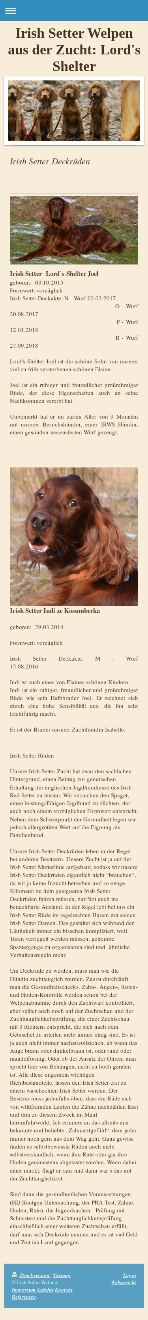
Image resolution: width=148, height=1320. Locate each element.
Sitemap (62, 1275)
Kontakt (64, 1289)
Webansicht (123, 1282)
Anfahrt (45, 1289)
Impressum (24, 1289)
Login (129, 1275)
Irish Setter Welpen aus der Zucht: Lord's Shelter (74, 49)
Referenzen (24, 1296)
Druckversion (35, 1275)
